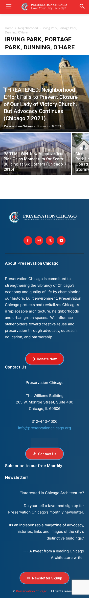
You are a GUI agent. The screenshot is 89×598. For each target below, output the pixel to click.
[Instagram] (39, 240)
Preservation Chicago (18, 126)
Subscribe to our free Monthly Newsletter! (33, 471)
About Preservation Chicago (32, 263)
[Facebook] (27, 240)
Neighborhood (28, 28)
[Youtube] (61, 240)
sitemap (44, 442)
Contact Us (15, 367)
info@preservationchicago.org (44, 428)
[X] (50, 240)
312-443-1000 (44, 421)
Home (9, 28)
